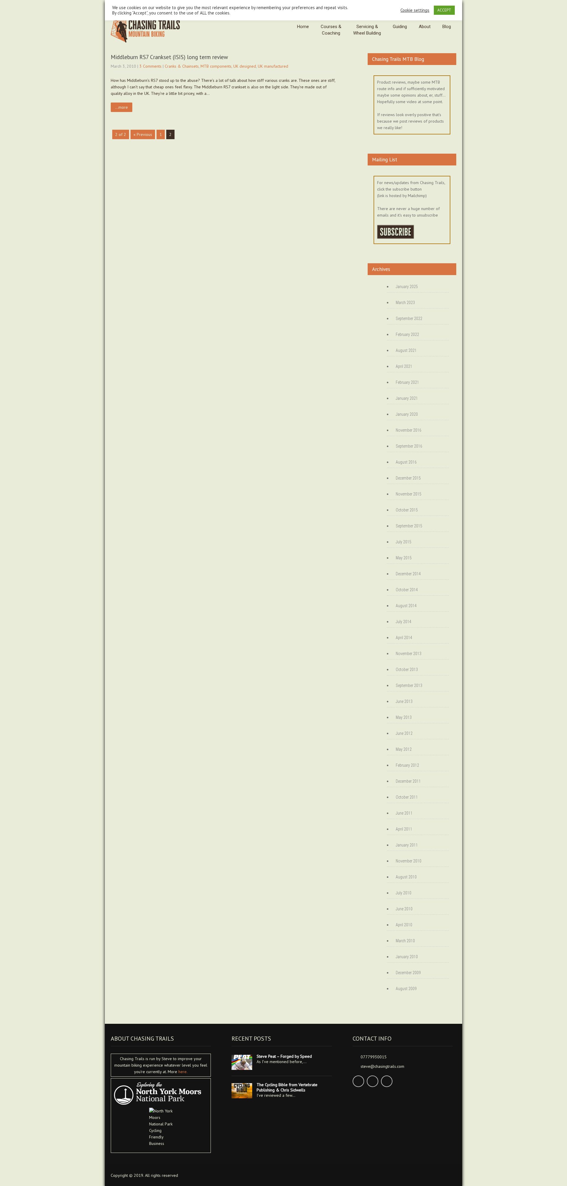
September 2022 (409, 318)
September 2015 (409, 526)
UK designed (244, 66)
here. (183, 1071)
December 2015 (408, 478)
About (425, 26)
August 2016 (406, 462)
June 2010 (404, 908)
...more (121, 107)
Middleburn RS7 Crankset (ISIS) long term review (169, 57)
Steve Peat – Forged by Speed (284, 1056)
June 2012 (404, 733)
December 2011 (408, 781)
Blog (446, 26)
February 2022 (407, 334)
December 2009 (408, 972)
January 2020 (407, 414)
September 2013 (409, 685)
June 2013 (404, 701)
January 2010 (407, 956)
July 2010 (403, 893)
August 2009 (406, 988)
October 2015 (407, 510)
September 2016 (409, 446)
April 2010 (404, 924)
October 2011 (407, 797)
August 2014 (406, 605)
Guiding (400, 26)
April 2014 (404, 637)
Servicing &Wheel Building (367, 30)
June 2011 (404, 813)
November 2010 (408, 861)
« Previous (142, 134)
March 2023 (405, 302)
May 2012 (404, 749)
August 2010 (406, 877)
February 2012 (407, 765)
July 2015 (403, 542)
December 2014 (408, 573)
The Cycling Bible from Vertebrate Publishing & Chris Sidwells (287, 1087)
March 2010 (405, 940)
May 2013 (404, 717)
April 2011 (404, 829)
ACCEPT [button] (444, 10)
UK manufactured (273, 66)
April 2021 (404, 366)
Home (303, 26)
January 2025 (407, 286)
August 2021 (406, 350)
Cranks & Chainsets (182, 66)
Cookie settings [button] (414, 10)
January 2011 (407, 845)
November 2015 (408, 494)
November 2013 (408, 653)
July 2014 (403, 621)
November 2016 (408, 430)
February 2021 (407, 382)
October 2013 (407, 669)
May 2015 (404, 557)
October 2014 (407, 589)
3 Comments (150, 66)
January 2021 (407, 398)
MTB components (216, 66)
